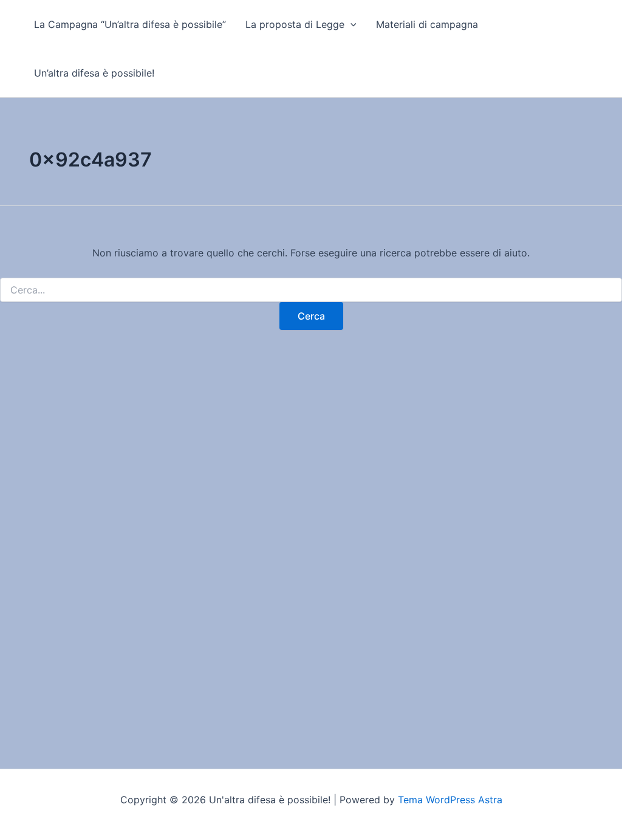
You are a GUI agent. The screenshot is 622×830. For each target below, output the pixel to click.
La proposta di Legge (294, 24)
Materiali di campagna (427, 24)
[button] (350, 24)
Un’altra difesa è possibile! (94, 73)
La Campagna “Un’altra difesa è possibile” (130, 24)
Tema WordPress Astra (450, 800)
